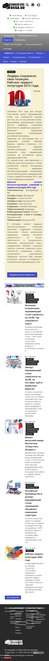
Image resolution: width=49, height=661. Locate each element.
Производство (19, 57)
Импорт (39, 53)
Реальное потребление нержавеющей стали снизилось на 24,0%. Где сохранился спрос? (34, 314)
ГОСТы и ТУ (12, 617)
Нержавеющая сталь (27, 35)
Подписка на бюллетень (28, 621)
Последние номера (28, 627)
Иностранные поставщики (33, 622)
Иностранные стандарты (12, 622)
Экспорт (6, 57)
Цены (5, 61)
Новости (8, 40)
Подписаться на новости (22, 274)
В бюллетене (38, 618)
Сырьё (14, 61)
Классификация (12, 614)
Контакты (6, 611)
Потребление (35, 57)
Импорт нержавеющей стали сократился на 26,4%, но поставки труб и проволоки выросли (34, 378)
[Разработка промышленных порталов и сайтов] (6, 657)
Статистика (20, 40)
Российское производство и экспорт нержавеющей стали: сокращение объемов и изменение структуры (33, 503)
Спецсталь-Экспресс (13, 44)
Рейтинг (23, 61)
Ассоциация (9, 35)
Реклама (8, 48)
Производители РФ (33, 617)
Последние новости (24, 53)
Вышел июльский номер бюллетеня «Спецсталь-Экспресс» (34, 443)
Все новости (13, 597)
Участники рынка (33, 44)
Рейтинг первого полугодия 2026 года (34, 557)
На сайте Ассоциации (38, 613)
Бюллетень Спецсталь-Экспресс (28, 615)
